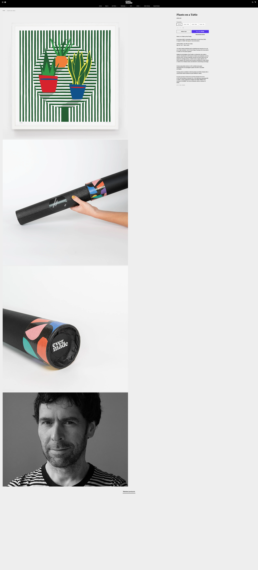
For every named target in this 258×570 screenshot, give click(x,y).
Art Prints (114, 6)
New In (106, 6)
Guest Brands (156, 6)
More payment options (200, 34)
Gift (131, 6)
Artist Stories (147, 6)
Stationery (123, 6)
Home (100, 6)
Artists (138, 6)
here (189, 40)
